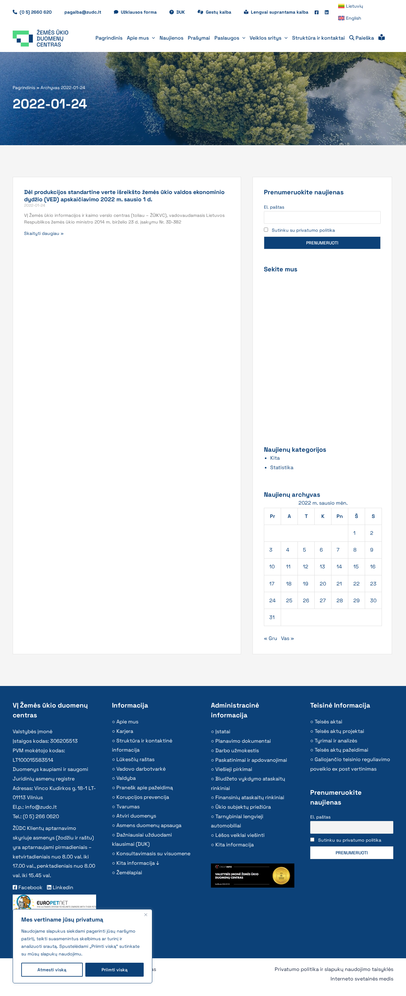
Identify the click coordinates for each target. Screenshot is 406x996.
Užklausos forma (142, 12)
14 (339, 566)
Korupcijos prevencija (142, 797)
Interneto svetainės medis (362, 978)
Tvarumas (128, 806)
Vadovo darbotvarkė (141, 769)
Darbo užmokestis (237, 750)
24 (272, 600)
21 (339, 583)
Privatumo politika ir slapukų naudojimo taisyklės (334, 969)
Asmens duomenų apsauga (148, 825)
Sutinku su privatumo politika (303, 230)
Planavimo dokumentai (243, 741)
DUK (183, 12)
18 (288, 583)
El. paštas (274, 207)
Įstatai (222, 731)
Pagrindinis (24, 87)
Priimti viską (115, 970)
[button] (152, 38)
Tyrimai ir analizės (336, 740)
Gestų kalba (222, 12)
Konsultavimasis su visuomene (153, 853)
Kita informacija (234, 844)
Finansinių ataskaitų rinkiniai (249, 797)
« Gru (270, 638)
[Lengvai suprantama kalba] (381, 38)
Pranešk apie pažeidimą (144, 787)
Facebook (30, 887)
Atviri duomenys (136, 815)
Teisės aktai (328, 721)
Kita (275, 458)
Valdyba (126, 778)
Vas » (287, 638)
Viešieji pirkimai (233, 769)
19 (305, 583)
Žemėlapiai (129, 872)
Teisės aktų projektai (339, 731)
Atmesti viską (51, 970)
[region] (82, 946)
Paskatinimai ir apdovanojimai (251, 760)
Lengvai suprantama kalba (279, 12)
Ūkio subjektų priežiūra (243, 807)
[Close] (145, 914)
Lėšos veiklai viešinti (240, 835)
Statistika (281, 467)
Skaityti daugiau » (44, 233)
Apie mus (127, 721)
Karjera (124, 731)
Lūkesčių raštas (135, 759)
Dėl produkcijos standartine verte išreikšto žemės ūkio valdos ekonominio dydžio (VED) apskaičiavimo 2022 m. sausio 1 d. (124, 195)
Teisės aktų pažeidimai (341, 750)
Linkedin (62, 887)
